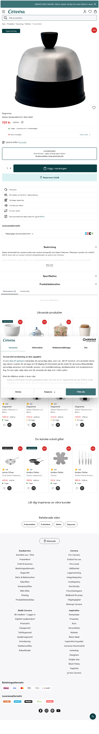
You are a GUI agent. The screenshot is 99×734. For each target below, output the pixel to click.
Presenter (74, 618)
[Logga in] (85, 11)
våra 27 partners (17, 361)
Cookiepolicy (74, 581)
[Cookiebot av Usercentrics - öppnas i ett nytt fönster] (84, 340)
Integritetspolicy (74, 577)
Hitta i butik (84, 134)
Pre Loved (74, 563)
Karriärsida (74, 586)
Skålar (58, 524)
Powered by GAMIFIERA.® (49, 300)
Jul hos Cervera (74, 672)
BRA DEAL (25, 590)
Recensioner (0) (9, 291)
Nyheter (74, 632)
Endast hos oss (74, 559)
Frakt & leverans (24, 563)
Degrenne (71, 524)
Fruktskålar (46, 524)
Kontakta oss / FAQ (25, 554)
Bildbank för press (74, 595)
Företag (25, 595)
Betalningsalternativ (24, 568)
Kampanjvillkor (25, 586)
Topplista (74, 668)
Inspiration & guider (74, 641)
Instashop (74, 650)
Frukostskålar (29, 524)
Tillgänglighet (74, 599)
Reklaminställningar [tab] (62, 348)
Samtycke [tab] (13, 348)
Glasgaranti (25, 627)
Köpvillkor (25, 581)
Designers (74, 654)
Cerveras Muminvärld (74, 645)
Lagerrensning (74, 572)
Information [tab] (37, 348)
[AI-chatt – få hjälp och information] (93, 716)
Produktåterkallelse (25, 599)
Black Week (74, 636)
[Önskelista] (90, 11)
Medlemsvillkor (25, 645)
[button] (5, 17)
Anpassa (48, 392)
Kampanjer (74, 614)
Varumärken (74, 627)
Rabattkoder (25, 650)
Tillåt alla (81, 392)
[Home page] (16, 12)
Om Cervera (74, 554)
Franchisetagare (74, 590)
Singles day (74, 659)
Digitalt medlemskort (25, 618)
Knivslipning (25, 641)
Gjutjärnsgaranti (25, 636)
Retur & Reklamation (25, 577)
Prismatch (25, 623)
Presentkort (25, 559)
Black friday (74, 663)
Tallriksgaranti (25, 632)
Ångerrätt (24, 572)
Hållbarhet (74, 568)
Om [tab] (85, 348)
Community (25, 291)
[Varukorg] (95, 11)
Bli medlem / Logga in (24, 614)
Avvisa (18, 392)
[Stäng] (94, 4)
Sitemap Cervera (74, 604)
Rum (74, 623)
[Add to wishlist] (94, 107)
